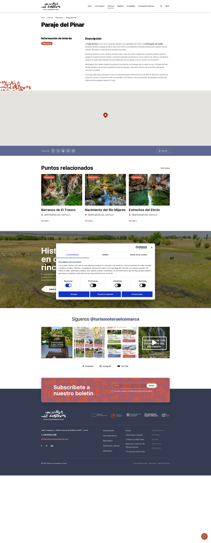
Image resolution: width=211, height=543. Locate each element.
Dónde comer (156, 444)
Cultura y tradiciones (135, 439)
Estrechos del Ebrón (144, 210)
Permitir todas (137, 294)
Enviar (151, 386)
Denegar (74, 294)
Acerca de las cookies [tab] (138, 255)
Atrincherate (108, 430)
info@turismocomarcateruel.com (54, 439)
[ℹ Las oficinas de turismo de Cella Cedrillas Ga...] (121, 342)
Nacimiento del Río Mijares (105, 210)
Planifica (120, 6)
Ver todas (165, 168)
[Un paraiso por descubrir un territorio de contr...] (57, 342)
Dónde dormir (156, 448)
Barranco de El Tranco (58, 210)
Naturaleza (59, 18)
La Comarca (99, 6)
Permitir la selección (105, 294)
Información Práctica (146, 6)
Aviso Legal (152, 463)
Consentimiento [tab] (72, 255)
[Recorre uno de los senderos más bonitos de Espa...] (154, 342)
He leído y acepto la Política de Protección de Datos (133, 391)
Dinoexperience (110, 435)
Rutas (128, 430)
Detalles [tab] (105, 255)
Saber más (53, 289)
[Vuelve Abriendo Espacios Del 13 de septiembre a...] (89, 342)
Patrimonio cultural (111, 445)
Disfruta (111, 6)
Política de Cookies (164, 463)
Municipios (107, 450)
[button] (105, 115)
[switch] (93, 285)
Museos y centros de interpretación (135, 445)
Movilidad (155, 439)
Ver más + (45, 221)
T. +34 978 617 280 (48, 434)
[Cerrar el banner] (152, 247)
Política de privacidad (140, 463)
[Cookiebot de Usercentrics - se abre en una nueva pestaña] (137, 247)
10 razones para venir (135, 451)
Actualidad (131, 6)
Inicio (90, 6)
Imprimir (164, 151)
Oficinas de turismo (158, 430)
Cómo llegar (156, 435)
